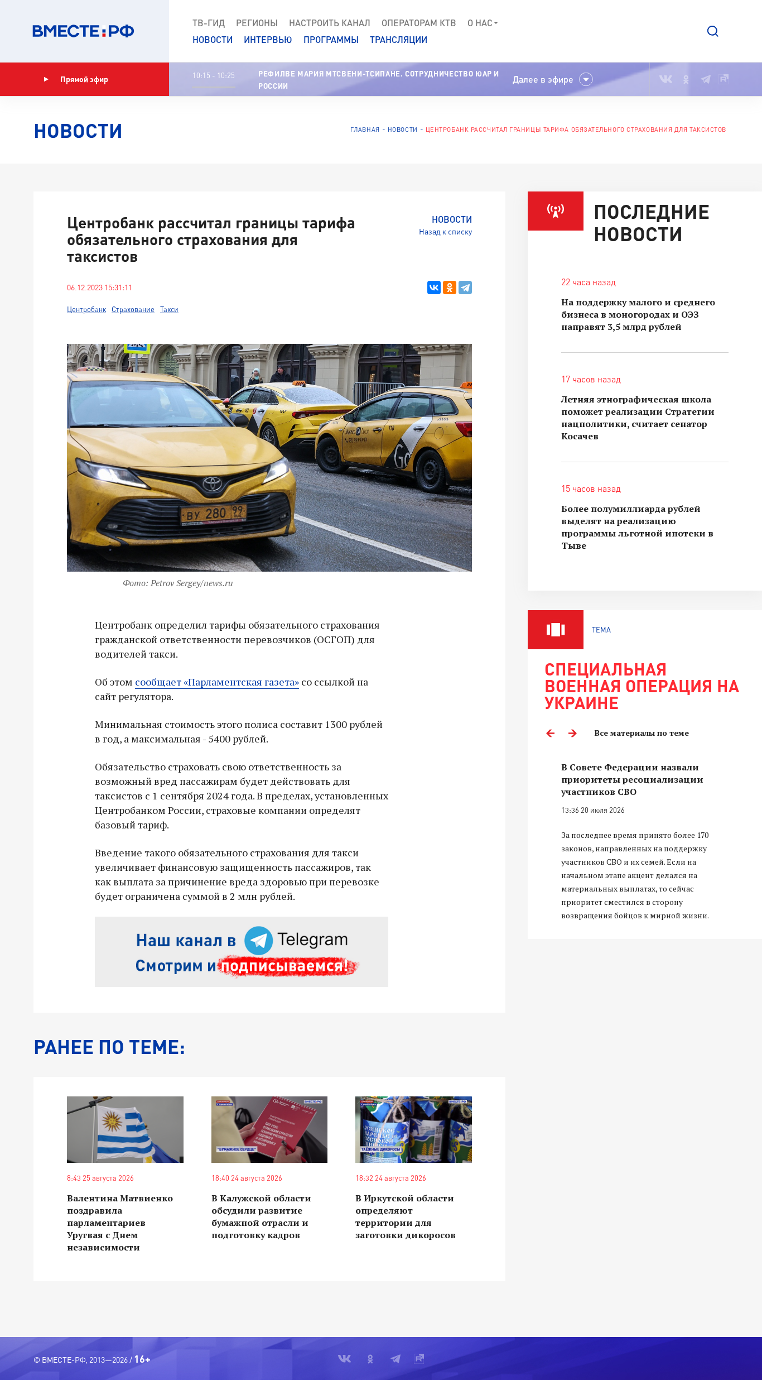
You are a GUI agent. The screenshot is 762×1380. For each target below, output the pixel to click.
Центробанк (86, 309)
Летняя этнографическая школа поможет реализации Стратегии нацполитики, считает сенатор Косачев (638, 417)
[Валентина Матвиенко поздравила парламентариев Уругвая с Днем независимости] (125, 1129)
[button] (713, 31)
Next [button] (572, 733)
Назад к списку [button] (445, 231)
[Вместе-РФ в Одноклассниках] (686, 79)
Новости (212, 39)
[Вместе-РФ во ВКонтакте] (665, 79)
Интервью (268, 39)
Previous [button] (550, 733)
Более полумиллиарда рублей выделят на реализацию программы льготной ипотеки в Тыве (637, 527)
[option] (645, 841)
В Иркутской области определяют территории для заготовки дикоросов (405, 1216)
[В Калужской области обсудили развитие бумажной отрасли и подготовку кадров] (269, 1129)
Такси (169, 309)
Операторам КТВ (419, 22)
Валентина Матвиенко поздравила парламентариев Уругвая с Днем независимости (120, 1222)
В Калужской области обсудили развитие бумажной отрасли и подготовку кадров (261, 1216)
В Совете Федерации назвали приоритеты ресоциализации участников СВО (632, 779)
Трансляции (398, 39)
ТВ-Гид (208, 22)
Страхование (133, 309)
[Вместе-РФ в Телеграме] (706, 79)
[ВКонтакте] (434, 287)
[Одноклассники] (449, 287)
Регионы (257, 22)
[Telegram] (465, 287)
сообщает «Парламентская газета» (217, 681)
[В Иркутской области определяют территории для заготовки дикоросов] (413, 1129)
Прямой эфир (84, 79)
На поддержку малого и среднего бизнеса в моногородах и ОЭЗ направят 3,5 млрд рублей (638, 314)
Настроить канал (329, 22)
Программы (331, 39)
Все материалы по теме (642, 732)
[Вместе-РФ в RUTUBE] (723, 79)
